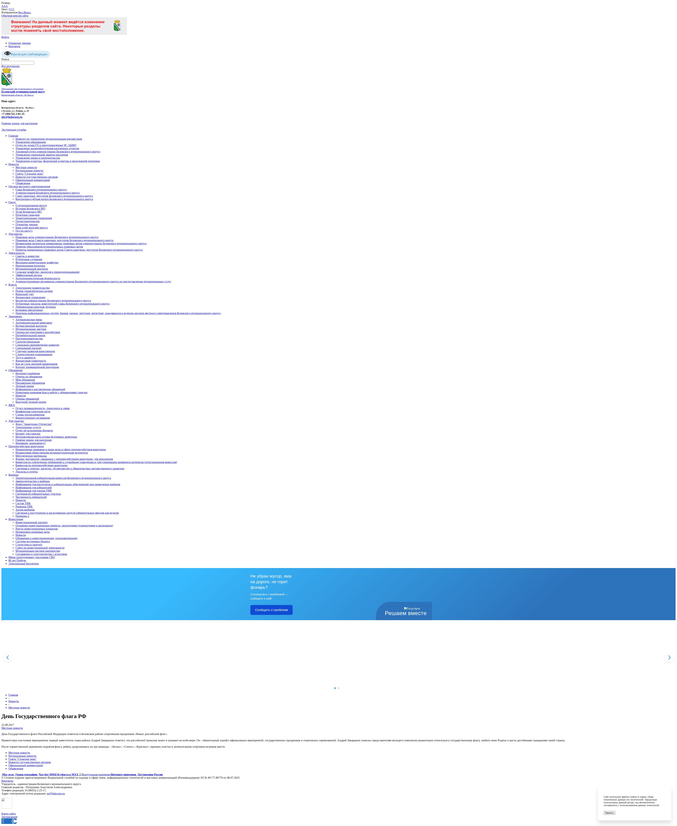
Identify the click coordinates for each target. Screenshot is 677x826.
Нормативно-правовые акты (33, 531)
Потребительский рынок (30, 335)
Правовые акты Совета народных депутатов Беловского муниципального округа (64, 240)
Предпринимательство (29, 338)
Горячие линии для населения (19, 123)
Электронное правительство (33, 287)
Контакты (14, 46)
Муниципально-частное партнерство (38, 550)
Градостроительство (28, 221)
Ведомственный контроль (31, 325)
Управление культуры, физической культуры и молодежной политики (58, 161)
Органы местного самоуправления (29, 186)
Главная (13, 135)
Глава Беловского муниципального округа (41, 189)
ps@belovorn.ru (56, 793)
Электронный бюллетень (23, 563)
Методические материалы (31, 455)
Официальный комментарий (33, 180)
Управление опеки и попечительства (38, 157)
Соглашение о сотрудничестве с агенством (41, 554)
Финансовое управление (30, 297)
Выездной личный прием (31, 401)
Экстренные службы (13, 129)
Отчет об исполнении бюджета (34, 430)
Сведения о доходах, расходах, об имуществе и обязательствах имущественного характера (70, 468)
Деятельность (16, 252)
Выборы (13, 474)
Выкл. (27, 12)
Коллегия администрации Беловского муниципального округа (53, 300)
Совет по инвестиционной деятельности (40, 547)
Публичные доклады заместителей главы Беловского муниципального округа (62, 303)
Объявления (23, 183)
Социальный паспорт (28, 348)
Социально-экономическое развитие (37, 344)
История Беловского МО (30, 208)
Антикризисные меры (29, 319)
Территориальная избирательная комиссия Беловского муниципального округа (63, 477)
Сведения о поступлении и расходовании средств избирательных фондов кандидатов (67, 512)
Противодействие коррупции (26, 446)
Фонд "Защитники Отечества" (34, 424)
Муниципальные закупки (31, 329)
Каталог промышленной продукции (37, 367)
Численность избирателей (31, 496)
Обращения (15, 370)
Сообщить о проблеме (271, 610)
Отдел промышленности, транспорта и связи (43, 408)
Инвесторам (15, 519)
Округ (12, 202)
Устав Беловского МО (29, 211)
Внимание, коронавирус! (31, 443)
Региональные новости (29, 170)
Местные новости (26, 167)
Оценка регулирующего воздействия (38, 332)
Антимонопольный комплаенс (34, 322)
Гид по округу (24, 230)
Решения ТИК (24, 506)
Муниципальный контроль (32, 268)
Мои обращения (25, 379)
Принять (609, 813)
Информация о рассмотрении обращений (40, 389)
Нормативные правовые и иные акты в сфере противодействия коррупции (61, 449)
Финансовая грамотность (31, 360)
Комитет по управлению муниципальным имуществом (49, 138)
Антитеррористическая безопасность (38, 278)
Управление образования (31, 142)
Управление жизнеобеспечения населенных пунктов (47, 148)
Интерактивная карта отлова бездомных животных (46, 436)
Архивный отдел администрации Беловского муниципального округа (58, 151)
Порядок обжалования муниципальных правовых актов (49, 246)
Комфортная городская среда (33, 411)
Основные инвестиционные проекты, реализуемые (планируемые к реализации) (64, 525)
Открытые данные (19, 43)
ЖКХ (11, 405)
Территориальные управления (34, 218)
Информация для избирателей (34, 487)
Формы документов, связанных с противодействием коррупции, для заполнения (64, 458)
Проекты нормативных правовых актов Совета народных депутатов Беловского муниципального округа (79, 249)
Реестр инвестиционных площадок (37, 528)
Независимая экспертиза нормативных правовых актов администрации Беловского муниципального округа (81, 243)
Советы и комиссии (27, 256)
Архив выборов (25, 509)
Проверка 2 (22, 516)
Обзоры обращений (27, 398)
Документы (15, 233)
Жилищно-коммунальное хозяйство (37, 262)
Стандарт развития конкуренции (35, 351)
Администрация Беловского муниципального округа (48, 192)
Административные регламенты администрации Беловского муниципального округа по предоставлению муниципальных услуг (93, 281)
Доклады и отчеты (27, 471)
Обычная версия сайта (14, 15)
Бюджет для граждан (28, 433)
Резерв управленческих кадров (34, 290)
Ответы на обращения (29, 376)
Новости (13, 164)
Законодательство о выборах (33, 481)
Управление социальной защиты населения (42, 154)
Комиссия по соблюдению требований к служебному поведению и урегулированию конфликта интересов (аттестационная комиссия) (96, 462)
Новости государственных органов (37, 176)
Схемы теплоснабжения (30, 414)
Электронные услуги (28, 427)
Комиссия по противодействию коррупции (42, 465)
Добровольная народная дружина (36, 306)
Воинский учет (25, 294)
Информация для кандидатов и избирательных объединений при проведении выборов (68, 484)
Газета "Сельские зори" (30, 173)
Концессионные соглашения (33, 417)
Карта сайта (8, 813)
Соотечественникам (28, 341)
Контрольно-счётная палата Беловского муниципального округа (54, 199)
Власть (12, 284)
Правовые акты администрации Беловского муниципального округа (57, 237)
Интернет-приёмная (28, 373)
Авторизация (9, 816)
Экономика (15, 316)
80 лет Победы (17, 560)
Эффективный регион (29, 275)
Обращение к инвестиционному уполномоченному (47, 538)
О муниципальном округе (31, 205)
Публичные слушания (29, 259)
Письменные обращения (30, 382)
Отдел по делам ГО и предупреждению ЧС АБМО (46, 145)
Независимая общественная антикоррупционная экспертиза (52, 452)
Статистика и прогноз (29, 544)
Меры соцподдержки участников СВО (31, 557)
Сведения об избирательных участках (38, 493)
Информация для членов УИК (34, 490)
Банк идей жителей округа (32, 227)
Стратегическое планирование (34, 354)
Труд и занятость (26, 357)
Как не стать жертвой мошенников (36, 363)
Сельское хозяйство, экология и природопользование (48, 271)
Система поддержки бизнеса (33, 541)
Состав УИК (23, 503)
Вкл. (21, 12)
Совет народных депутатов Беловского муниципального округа (54, 195)
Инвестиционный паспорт (32, 522)
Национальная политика (30, 265)
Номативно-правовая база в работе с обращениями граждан (51, 392)
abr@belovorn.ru (11, 117)
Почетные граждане (28, 214)
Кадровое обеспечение (29, 309)
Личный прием (25, 386)
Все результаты (10, 66)
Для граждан (16, 420)
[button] (335, 688)
